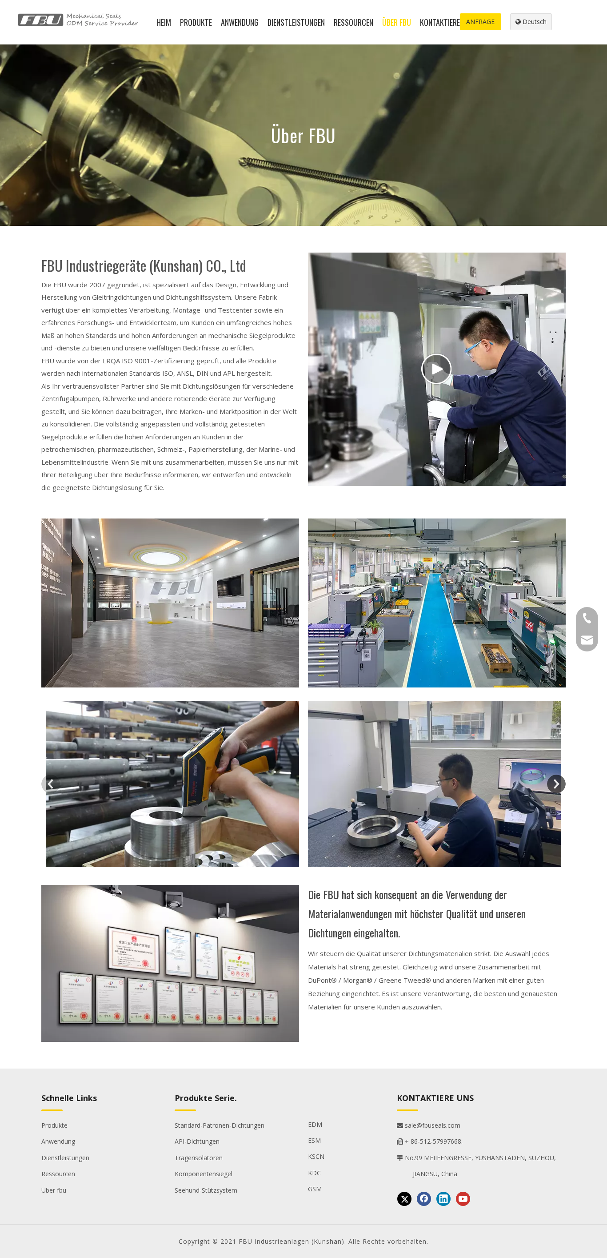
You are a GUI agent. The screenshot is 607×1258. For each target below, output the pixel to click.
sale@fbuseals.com (428, 1125)
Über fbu (53, 1190)
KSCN (316, 1156)
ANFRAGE (480, 21)
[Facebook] (424, 1199)
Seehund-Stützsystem (206, 1190)
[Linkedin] (443, 1199)
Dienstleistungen (65, 1158)
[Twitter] (404, 1199)
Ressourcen (58, 1174)
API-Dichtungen (197, 1141)
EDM (315, 1124)
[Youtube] (463, 1199)
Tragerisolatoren (199, 1158)
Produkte (54, 1125)
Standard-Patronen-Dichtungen (219, 1125)
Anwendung (58, 1141)
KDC (314, 1173)
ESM (314, 1140)
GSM (315, 1189)
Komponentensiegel (203, 1174)
